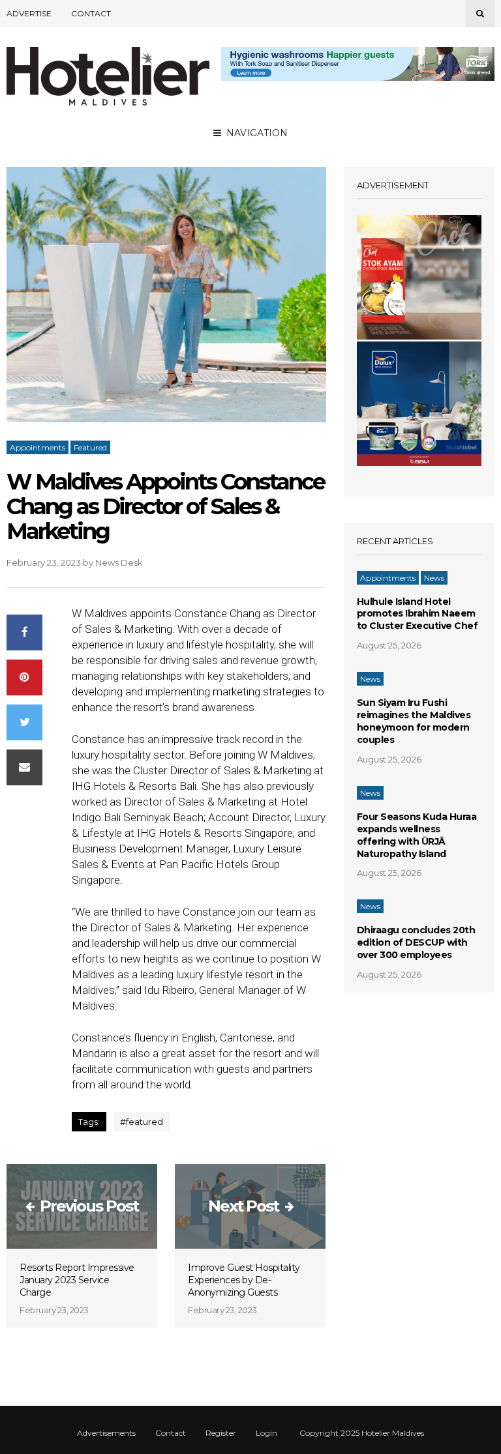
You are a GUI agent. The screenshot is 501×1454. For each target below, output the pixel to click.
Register (220, 1433)
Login (266, 1433)
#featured (141, 1121)
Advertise (29, 13)
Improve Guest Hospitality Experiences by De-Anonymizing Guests (244, 1280)
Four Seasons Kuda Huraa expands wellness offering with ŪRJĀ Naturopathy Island (417, 835)
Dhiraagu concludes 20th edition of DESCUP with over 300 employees (416, 942)
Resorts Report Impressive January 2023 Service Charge (77, 1280)
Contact (91, 13)
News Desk (119, 562)
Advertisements (106, 1433)
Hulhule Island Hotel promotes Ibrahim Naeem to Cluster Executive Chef (417, 614)
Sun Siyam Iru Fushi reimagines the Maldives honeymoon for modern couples (414, 721)
